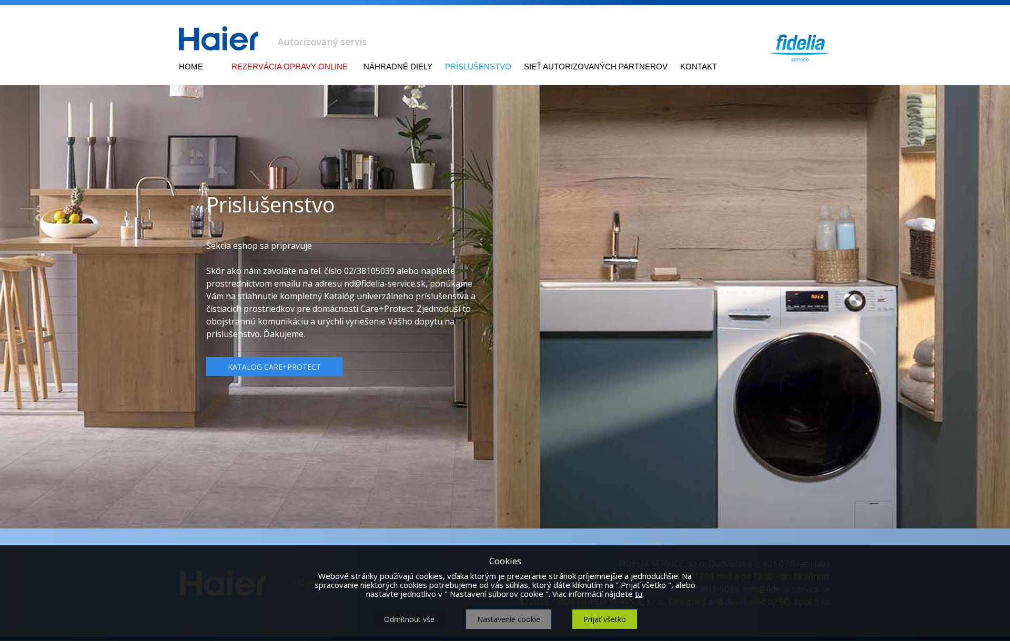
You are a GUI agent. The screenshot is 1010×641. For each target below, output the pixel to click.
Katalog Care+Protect (274, 367)
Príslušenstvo (478, 66)
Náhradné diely (397, 66)
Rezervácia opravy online (289, 66)
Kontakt (698, 66)
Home (191, 66)
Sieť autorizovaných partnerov (596, 66)
